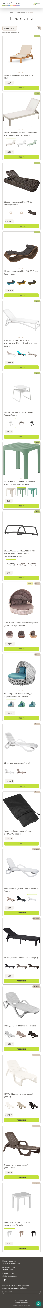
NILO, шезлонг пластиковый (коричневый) (16, 1166)
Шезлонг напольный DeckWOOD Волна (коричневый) (21, 272)
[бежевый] (9, 634)
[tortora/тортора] (21, 423)
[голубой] (11, 282)
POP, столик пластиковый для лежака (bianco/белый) (20, 413)
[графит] (9, 966)
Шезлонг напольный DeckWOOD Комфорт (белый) (18, 203)
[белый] (11, 212)
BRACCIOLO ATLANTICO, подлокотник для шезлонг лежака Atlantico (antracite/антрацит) (20, 553)
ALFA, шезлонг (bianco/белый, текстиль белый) (21, 889)
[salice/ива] (32, 492)
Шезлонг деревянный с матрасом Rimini (18, 76)
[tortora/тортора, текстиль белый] (32, 354)
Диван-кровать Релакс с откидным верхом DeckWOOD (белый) (19, 695)
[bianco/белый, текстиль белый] (32, 899)
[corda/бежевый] (11, 143)
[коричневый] (32, 212)
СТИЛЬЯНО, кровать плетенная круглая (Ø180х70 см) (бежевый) (21, 624)
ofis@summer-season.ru (9, 1276)
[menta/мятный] (32, 143)
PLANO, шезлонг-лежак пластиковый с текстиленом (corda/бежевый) (20, 134)
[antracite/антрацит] (32, 423)
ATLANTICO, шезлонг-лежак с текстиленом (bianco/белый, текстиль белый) (20, 343)
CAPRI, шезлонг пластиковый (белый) (20, 1025)
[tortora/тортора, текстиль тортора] (11, 899)
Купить (21, 88)
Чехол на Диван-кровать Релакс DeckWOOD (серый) (18, 832)
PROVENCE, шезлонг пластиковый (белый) (18, 1095)
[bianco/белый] (21, 143)
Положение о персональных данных (21, 1303)
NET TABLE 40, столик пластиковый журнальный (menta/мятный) (19, 483)
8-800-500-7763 (8, 1274)
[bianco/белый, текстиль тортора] (11, 354)
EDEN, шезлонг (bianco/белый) (17, 763)
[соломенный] (33, 634)
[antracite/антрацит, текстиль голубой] (21, 354)
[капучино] (21, 966)
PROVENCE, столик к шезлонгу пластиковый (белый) (17, 1223)
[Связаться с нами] (38, 1303)
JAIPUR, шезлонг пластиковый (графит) (21, 957)
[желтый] (21, 212)
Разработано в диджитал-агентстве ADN (21, 1305)
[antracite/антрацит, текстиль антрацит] (21, 899)
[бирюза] (21, 704)
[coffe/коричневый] (32, 564)
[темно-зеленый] (32, 282)
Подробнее (21, 913)
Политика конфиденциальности (21, 1302)
